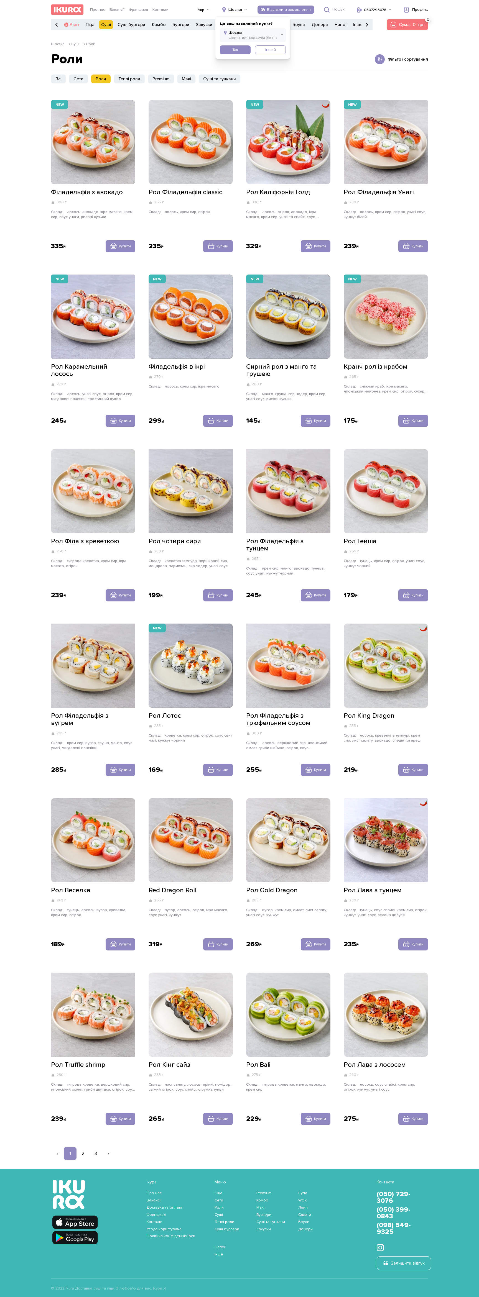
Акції (74, 24)
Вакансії (116, 10)
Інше (358, 24)
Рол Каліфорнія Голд (278, 192)
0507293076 (375, 10)
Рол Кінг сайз (169, 1065)
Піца (90, 24)
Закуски (204, 24)
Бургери (180, 24)
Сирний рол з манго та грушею (281, 370)
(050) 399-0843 (394, 1213)
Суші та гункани (219, 79)
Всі (58, 79)
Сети (78, 79)
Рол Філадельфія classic (185, 192)
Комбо (159, 24)
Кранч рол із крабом (375, 366)
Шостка (58, 44)
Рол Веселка (70, 890)
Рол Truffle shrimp (78, 1065)
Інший (270, 50)
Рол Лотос (165, 715)
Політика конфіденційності (171, 1236)
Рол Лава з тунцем (373, 890)
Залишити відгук (408, 1263)
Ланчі (303, 1207)
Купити (125, 246)
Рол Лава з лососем (375, 1065)
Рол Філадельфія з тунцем (275, 545)
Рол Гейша (360, 541)
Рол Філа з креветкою (85, 541)
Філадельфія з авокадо (87, 192)
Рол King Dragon (369, 715)
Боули (298, 24)
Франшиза (138, 10)
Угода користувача (164, 1229)
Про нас (97, 10)
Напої (340, 24)
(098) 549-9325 (394, 1228)
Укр (201, 10)
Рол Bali (258, 1065)
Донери (320, 24)
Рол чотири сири (175, 541)
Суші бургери (131, 24)
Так (235, 50)
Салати (304, 1215)
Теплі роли (129, 79)
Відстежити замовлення (289, 10)
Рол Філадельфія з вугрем (79, 719)
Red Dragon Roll (173, 890)
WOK (302, 1200)
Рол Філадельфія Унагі (379, 192)
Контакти (160, 10)
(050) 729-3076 (394, 1197)
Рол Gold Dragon (272, 890)
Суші (106, 24)
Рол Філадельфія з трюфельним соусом (278, 719)
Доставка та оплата (164, 1207)
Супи (302, 1193)
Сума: (407, 24)
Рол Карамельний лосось (79, 370)
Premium (161, 79)
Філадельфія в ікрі (177, 366)
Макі (186, 79)
